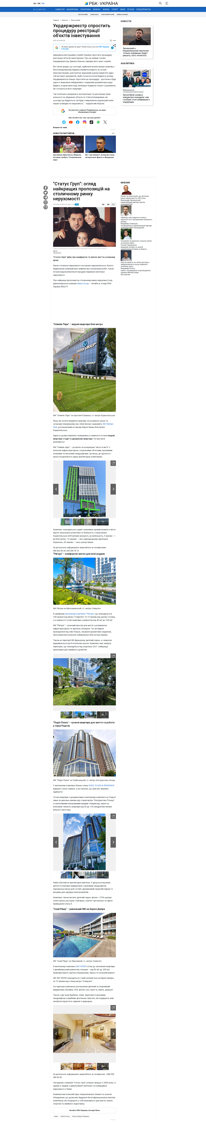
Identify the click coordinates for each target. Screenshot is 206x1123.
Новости (59, 9)
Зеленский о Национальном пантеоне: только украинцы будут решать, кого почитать (136, 52)
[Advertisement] (84, 305)
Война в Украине (122, 14)
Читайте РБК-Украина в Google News (84, 1110)
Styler (130, 9)
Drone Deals (94, 14)
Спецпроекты (143, 9)
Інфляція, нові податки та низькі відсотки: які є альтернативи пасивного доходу (136, 219)
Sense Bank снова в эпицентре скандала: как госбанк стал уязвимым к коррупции (136, 98)
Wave (122, 9)
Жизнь (106, 9)
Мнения (125, 182)
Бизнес (97, 9)
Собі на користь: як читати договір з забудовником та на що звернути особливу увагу (135, 264)
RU (113, 204)
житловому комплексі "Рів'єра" (79, 614)
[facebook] (45, 188)
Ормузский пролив (107, 14)
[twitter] (45, 192)
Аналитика (72, 9)
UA (103, 204)
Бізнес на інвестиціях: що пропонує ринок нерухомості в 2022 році (135, 197)
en (39, 3)
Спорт (115, 9)
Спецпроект (57, 253)
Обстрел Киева (83, 14)
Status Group (83, 283)
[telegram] (45, 197)
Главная (56, 20)
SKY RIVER (81, 966)
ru (43, 3)
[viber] (45, 202)
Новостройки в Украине (80, 1116)
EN (108, 204)
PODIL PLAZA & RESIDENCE (101, 785)
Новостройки (75, 20)
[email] (45, 207)
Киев (56, 1116)
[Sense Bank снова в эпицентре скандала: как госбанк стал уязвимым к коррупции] (137, 79)
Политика (85, 9)
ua (34, 3)
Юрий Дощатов (128, 90)
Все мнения (125, 275)
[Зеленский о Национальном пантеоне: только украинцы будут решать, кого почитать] (137, 37)
